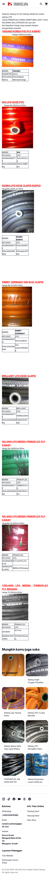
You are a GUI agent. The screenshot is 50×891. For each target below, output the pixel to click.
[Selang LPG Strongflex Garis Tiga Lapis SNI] (37, 731)
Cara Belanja (7, 855)
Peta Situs (31, 820)
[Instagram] (3, 799)
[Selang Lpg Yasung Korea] (13, 698)
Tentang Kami (33, 811)
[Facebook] (14, 799)
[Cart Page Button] (46, 4)
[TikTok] (8, 799)
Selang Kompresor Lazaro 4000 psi (36, 780)
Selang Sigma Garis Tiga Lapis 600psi (12, 747)
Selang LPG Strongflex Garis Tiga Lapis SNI (35, 747)
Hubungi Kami (33, 815)
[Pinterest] (29, 799)
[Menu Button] (3, 4)
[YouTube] (19, 799)
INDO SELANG (16, 869)
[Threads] (24, 799)
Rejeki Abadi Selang (36, 869)
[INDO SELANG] (18, 4)
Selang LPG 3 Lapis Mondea (36, 714)
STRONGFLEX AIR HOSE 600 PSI (12, 780)
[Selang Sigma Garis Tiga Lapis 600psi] (13, 731)
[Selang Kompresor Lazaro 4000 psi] (37, 765)
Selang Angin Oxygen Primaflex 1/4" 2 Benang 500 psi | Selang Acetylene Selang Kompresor (36, 681)
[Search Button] (41, 4)
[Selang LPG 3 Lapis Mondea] (37, 698)
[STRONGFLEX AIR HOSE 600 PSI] (13, 765)
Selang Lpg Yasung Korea (12, 714)
